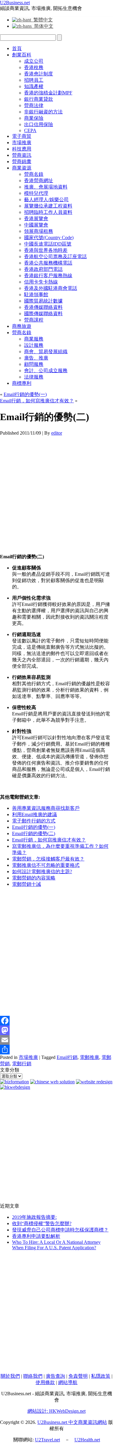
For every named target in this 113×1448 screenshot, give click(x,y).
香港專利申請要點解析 (36, 1236)
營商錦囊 (21, 161)
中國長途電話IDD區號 (47, 243)
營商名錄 (33, 174)
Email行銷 (67, 1057)
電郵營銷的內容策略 (33, 877)
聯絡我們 (32, 1376)
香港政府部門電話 (43, 269)
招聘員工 (33, 80)
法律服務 (33, 376)
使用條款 (45, 1382)
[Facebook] (56, 1020)
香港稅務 (33, 67)
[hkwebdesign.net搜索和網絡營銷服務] (15, 1087)
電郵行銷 (21, 1063)
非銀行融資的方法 (43, 111)
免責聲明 (78, 1376)
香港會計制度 (38, 73)
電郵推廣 (89, 1057)
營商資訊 (21, 155)
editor (56, 433)
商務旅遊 (21, 326)
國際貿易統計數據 (43, 300)
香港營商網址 (38, 180)
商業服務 (33, 338)
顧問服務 (33, 364)
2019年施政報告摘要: (34, 1217)
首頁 (17, 48)
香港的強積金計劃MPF (48, 92)
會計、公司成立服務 (45, 370)
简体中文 (42, 26)
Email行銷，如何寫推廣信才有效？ (37, 400)
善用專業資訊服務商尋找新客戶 (46, 808)
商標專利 (21, 383)
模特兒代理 (36, 193)
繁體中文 (42, 19)
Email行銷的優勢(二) (33, 833)
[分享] (56, 1049)
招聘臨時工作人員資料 (48, 212)
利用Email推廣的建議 (34, 814)
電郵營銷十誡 (26, 884)
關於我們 (10, 1376)
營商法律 (33, 105)
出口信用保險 (38, 124)
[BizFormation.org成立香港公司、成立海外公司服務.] (14, 1081)
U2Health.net (87, 1439)
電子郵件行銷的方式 (33, 820)
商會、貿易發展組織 (45, 351)
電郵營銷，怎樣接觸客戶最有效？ (48, 858)
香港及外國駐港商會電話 (50, 288)
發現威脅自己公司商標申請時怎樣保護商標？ (60, 1229)
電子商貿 (21, 136)
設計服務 (33, 345)
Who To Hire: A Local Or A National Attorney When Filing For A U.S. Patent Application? (56, 1245)
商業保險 (33, 118)
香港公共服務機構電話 (48, 262)
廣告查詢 (55, 1376)
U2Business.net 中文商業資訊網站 (72, 1422)
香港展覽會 (36, 218)
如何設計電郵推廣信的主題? (42, 871)
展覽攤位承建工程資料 (48, 205)
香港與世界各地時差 (45, 250)
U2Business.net (15, 2)
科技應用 (21, 148)
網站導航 (67, 1382)
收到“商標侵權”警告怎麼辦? (41, 1223)
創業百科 (21, 54)
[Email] (56, 1040)
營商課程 (33, 319)
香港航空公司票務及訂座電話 (55, 256)
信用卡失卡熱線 (41, 281)
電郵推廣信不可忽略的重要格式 (46, 865)
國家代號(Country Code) (49, 237)
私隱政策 (100, 1376)
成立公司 (33, 61)
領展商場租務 (38, 231)
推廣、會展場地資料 (45, 186)
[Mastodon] (56, 1030)
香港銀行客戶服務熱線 (48, 275)
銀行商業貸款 (38, 99)
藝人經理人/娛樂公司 (46, 199)
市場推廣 (21, 142)
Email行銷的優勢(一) (25, 394)
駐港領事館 (36, 294)
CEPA (30, 130)
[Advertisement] (56, 492)
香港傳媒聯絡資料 (43, 307)
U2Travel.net (47, 1439)
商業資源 (21, 167)
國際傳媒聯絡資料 (43, 313)
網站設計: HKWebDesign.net (56, 1411)
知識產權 (33, 86)
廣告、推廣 (36, 357)
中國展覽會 (36, 224)
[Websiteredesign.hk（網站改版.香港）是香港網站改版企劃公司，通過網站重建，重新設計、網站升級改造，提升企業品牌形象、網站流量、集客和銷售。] (94, 1081)
